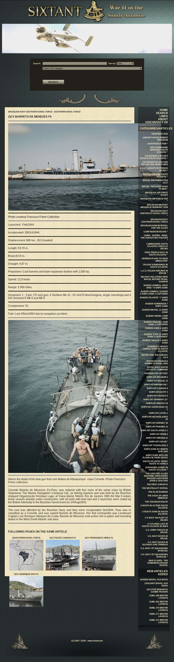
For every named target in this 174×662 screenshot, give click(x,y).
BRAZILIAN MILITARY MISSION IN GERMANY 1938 (154, 206)
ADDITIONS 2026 (159, 134)
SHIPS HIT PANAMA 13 (157, 427)
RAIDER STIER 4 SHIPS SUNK (156, 329)
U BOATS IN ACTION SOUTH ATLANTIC (154, 506)
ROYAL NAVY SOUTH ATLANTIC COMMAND (157, 368)
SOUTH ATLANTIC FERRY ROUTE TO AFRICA (155, 462)
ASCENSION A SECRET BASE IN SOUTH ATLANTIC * (154, 157)
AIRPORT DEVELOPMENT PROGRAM (155, 138)
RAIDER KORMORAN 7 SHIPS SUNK (156, 305)
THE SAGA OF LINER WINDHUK (157, 497)
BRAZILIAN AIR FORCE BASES (156, 193)
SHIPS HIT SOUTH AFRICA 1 (154, 430)
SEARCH (162, 113)
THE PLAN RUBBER (158, 492)
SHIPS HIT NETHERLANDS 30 (155, 418)
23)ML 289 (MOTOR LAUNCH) (158, 596)
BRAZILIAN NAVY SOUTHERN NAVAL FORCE (154, 220)
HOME (164, 110)
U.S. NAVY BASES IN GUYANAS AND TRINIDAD (155, 543)
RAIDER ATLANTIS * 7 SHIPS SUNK (154, 298)
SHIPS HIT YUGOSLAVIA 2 (155, 445)
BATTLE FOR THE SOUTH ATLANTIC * (155, 175)
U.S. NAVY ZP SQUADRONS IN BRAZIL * (154, 555)
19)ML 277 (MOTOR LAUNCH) (158, 615)
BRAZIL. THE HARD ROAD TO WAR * (155, 187)
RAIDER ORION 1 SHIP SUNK (157, 317)
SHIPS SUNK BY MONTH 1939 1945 (156, 450)
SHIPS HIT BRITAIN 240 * (156, 384)
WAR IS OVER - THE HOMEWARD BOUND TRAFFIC (157, 563)
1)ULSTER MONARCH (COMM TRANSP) (157, 590)
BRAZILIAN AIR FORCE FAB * (154, 200)
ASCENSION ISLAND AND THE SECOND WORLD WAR (154, 163)
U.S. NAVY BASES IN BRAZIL (158, 537)
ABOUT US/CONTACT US (156, 121)
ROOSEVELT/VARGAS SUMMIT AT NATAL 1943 (156, 362)
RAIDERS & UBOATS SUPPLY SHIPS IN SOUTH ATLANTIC (155, 348)
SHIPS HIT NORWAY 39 (157, 423)
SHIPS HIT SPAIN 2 (159, 434)
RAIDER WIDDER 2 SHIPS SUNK (155, 341)
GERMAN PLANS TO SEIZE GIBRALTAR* (155, 259)
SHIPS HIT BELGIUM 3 (157, 377)
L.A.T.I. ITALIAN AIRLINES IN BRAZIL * (154, 272)
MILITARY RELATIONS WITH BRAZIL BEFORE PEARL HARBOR (154, 279)
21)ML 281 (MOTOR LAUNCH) (158, 603)
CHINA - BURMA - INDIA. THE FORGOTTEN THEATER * (154, 237)
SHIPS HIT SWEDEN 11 (157, 438)
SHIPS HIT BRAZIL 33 (157, 381)
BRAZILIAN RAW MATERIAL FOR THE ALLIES (154, 226)
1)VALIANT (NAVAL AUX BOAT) (156, 584)
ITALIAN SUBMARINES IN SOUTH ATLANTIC (155, 265)
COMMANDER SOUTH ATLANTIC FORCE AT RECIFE (157, 246)
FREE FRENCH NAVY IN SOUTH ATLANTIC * (156, 253)
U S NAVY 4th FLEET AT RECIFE (156, 519)
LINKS (164, 116)
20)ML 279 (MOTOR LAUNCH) (158, 609)
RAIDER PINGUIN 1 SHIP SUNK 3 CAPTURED (156, 323)
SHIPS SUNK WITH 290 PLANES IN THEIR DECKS (155, 456)
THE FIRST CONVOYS (157, 484)
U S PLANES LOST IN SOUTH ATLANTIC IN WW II (155, 525)
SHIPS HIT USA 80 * (158, 441)
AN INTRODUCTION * (157, 144)
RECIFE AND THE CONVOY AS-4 (154, 356)
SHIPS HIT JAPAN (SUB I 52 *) (154, 408)
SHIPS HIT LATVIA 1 (158, 413)
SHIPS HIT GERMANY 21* (155, 399)
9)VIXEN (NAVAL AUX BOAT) (154, 579)
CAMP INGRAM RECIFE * (156, 232)
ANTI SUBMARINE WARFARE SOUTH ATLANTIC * (159, 149)
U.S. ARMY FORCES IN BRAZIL (157, 531)
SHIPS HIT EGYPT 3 (158, 392)
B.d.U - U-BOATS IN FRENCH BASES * (154, 169)
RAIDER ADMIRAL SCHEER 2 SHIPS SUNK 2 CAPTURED (154, 292)
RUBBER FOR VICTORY (156, 373)
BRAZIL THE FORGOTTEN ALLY (155, 181)
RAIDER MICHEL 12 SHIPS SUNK (155, 311)
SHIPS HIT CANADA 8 (157, 388)
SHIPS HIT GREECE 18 (157, 403)
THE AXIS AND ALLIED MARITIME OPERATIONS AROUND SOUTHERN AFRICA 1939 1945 (156, 477)
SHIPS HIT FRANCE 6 (157, 396)
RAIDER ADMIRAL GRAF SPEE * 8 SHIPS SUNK (156, 286)
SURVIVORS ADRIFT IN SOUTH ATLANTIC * (156, 468)
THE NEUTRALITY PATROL (155, 488)
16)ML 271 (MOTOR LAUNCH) (158, 621)
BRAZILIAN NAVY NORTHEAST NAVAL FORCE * (154, 213)
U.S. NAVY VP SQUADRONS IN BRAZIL (154, 549)
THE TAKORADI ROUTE (156, 502)
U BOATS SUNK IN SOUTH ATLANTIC (155, 512)
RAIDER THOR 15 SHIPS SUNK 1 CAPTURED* (156, 335)
